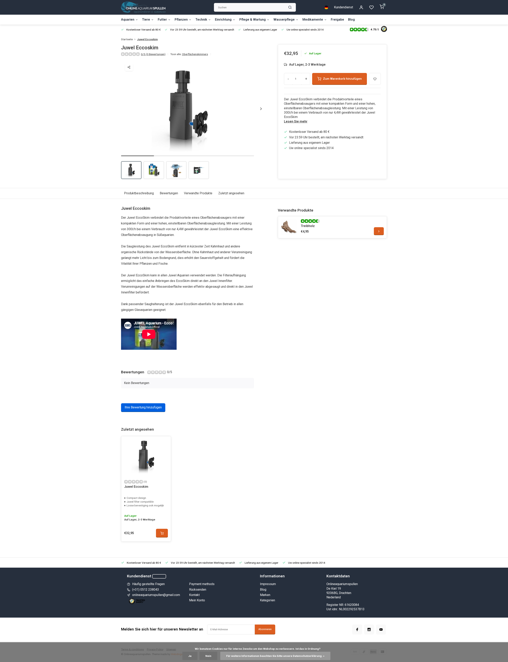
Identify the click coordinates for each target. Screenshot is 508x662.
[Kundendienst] (159, 576)
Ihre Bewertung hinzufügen (143, 407)
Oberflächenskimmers (195, 54)
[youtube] (381, 629)
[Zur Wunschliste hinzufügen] (165, 442)
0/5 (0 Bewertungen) (153, 54)
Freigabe (337, 19)
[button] (261, 109)
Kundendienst (343, 7)
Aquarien (127, 19)
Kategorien (267, 600)
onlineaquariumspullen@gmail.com (156, 595)
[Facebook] (357, 629)
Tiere (146, 19)
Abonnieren (265, 629)
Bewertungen (169, 193)
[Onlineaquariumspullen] (143, 7)
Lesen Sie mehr (295, 121)
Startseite (127, 39)
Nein (208, 655)
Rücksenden (197, 589)
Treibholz (308, 226)
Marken (265, 595)
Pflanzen (181, 19)
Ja (189, 655)
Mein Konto (197, 600)
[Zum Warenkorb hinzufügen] (162, 533)
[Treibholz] (289, 227)
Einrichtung (223, 19)
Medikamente (312, 19)
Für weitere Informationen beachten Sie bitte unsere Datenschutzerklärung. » (275, 655)
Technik (201, 19)
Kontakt (194, 595)
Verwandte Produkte (198, 193)
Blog (351, 19)
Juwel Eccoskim (147, 39)
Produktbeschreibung (139, 193)
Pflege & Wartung (252, 19)
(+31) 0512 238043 (145, 589)
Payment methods (202, 584)
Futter (162, 19)
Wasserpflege (284, 19)
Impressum (268, 584)
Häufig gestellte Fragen (148, 584)
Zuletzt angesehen (231, 193)
